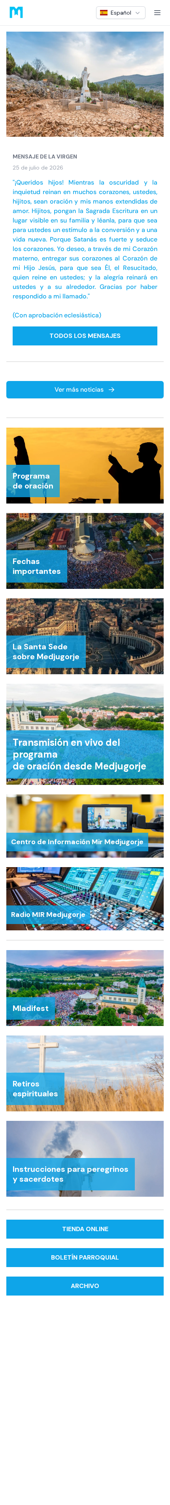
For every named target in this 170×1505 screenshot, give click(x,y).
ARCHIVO (85, 1286)
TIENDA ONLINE (85, 1229)
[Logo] (16, 13)
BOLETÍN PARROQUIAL (85, 1257)
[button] (120, 12)
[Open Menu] (157, 12)
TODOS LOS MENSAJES (85, 336)
